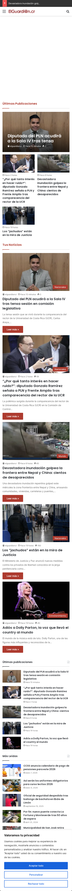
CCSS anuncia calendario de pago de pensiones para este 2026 (46, 767)
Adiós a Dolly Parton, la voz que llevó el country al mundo (45, 740)
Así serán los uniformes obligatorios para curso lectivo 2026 (45, 782)
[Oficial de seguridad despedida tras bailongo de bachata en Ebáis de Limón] (12, 800)
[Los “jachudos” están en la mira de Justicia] (18, 216)
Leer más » (13, 329)
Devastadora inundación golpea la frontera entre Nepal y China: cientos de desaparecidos (52, 186)
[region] (36, 860)
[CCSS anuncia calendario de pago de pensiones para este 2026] (12, 770)
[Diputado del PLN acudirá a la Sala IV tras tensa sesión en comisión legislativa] (36, 132)
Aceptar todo (36, 865)
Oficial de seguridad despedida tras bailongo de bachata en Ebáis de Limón (45, 799)
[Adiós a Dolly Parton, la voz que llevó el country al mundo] (12, 743)
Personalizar (36, 874)
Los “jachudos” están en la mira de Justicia (17, 233)
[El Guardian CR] (21, 11)
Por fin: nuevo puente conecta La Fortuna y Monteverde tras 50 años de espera (45, 815)
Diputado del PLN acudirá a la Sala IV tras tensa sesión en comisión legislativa (34, 304)
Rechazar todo (36, 883)
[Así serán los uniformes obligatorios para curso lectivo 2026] (12, 785)
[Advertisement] (36, 64)
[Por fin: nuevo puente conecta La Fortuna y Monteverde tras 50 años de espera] (12, 816)
